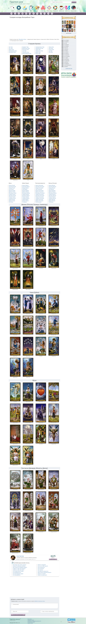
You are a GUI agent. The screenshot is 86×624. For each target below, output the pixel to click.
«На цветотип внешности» (43, 571)
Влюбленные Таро (26, 48)
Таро (37, 10)
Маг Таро (11, 48)
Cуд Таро (50, 50)
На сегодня (66, 40)
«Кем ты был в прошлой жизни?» (44, 572)
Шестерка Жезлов (52, 195)
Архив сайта (30, 623)
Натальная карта (55, 10)
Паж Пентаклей (39, 189)
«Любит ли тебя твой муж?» (18, 569)
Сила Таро (24, 50)
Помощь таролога (72, 13)
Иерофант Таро (25, 47)
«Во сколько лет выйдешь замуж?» (20, 567)
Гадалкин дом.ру (15, 619)
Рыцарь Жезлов (52, 187)
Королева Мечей (12, 186)
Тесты (31, 10)
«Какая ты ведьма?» (42, 564)
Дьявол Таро (38, 52)
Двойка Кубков (25, 200)
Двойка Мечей (12, 200)
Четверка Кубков (25, 198)
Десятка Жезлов (52, 190)
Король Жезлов (52, 185)
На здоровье (66, 60)
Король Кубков (25, 185)
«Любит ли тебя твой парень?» (19, 568)
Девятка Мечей (12, 191)
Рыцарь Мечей (12, 187)
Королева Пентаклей (40, 186)
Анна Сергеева (20, 556)
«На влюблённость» (17, 572)
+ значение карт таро (68, 68)
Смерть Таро (38, 49)
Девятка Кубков (25, 191)
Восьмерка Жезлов (52, 193)
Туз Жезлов (51, 202)
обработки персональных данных (40, 601)
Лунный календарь (73, 10)
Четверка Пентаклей (40, 198)
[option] (13, 9)
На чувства (66, 53)
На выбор (66, 66)
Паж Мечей (11, 189)
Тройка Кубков (25, 199)
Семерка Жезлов (52, 194)
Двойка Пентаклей (39, 200)
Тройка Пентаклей (39, 199)
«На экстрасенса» (41, 567)
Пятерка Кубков (25, 196)
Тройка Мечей (12, 199)
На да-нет (66, 47)
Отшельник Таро (25, 52)
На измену (66, 52)
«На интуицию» (41, 568)
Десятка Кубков (25, 190)
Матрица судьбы (49, 10)
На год (65, 43)
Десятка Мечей (12, 190)
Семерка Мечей (12, 194)
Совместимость (67, 10)
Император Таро (12, 52)
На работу (66, 50)
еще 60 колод (68, 33)
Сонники (25, 10)
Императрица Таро (13, 50)
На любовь (66, 46)
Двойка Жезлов (52, 200)
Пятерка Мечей (12, 196)
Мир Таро (51, 52)
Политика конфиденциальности (34, 621)
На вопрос (66, 62)
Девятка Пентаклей (39, 191)
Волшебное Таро (22, 39)
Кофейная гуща (61, 10)
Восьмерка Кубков (26, 193)
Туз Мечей (11, 202)
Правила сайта (31, 620)
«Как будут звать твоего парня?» (19, 564)
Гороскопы (18, 10)
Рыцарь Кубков (25, 187)
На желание (66, 59)
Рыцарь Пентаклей (39, 187)
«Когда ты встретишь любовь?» (19, 566)
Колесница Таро (25, 49)
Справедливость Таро (40, 47)
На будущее (66, 44)
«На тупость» (40, 569)
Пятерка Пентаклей (40, 196)
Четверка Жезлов (52, 198)
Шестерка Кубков (25, 195)
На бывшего (66, 63)
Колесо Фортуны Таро (26, 53)
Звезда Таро (51, 47)
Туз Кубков (24, 202)
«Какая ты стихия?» (42, 573)
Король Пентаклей (39, 185)
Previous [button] (8, 7)
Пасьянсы (43, 10)
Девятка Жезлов (52, 191)
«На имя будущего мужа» (18, 573)
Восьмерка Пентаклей (40, 193)
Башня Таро (38, 53)
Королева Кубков (25, 186)
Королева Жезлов (52, 186)
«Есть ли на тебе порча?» (43, 566)
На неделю (66, 41)
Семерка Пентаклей (40, 194)
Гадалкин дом (16, 2)
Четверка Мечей (12, 198)
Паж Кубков (24, 189)
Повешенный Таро (39, 48)
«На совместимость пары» (18, 571)
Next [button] (77, 7)
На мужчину (66, 54)
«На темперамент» (17, 575)
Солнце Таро (51, 49)
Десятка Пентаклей (39, 190)
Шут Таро (11, 47)
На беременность (67, 65)
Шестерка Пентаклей (40, 195)
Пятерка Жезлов (52, 196)
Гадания (13, 10)
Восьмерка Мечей (12, 193)
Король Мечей (12, 185)
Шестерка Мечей (12, 195)
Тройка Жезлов (52, 199)
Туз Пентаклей (38, 202)
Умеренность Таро (39, 50)
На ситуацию (67, 56)
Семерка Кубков (25, 194)
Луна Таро (51, 48)
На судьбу (66, 57)
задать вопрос (53, 559)
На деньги (66, 49)
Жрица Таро (11, 49)
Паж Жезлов (51, 189)
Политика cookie (31, 622)
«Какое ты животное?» (42, 575)
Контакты (30, 619)
